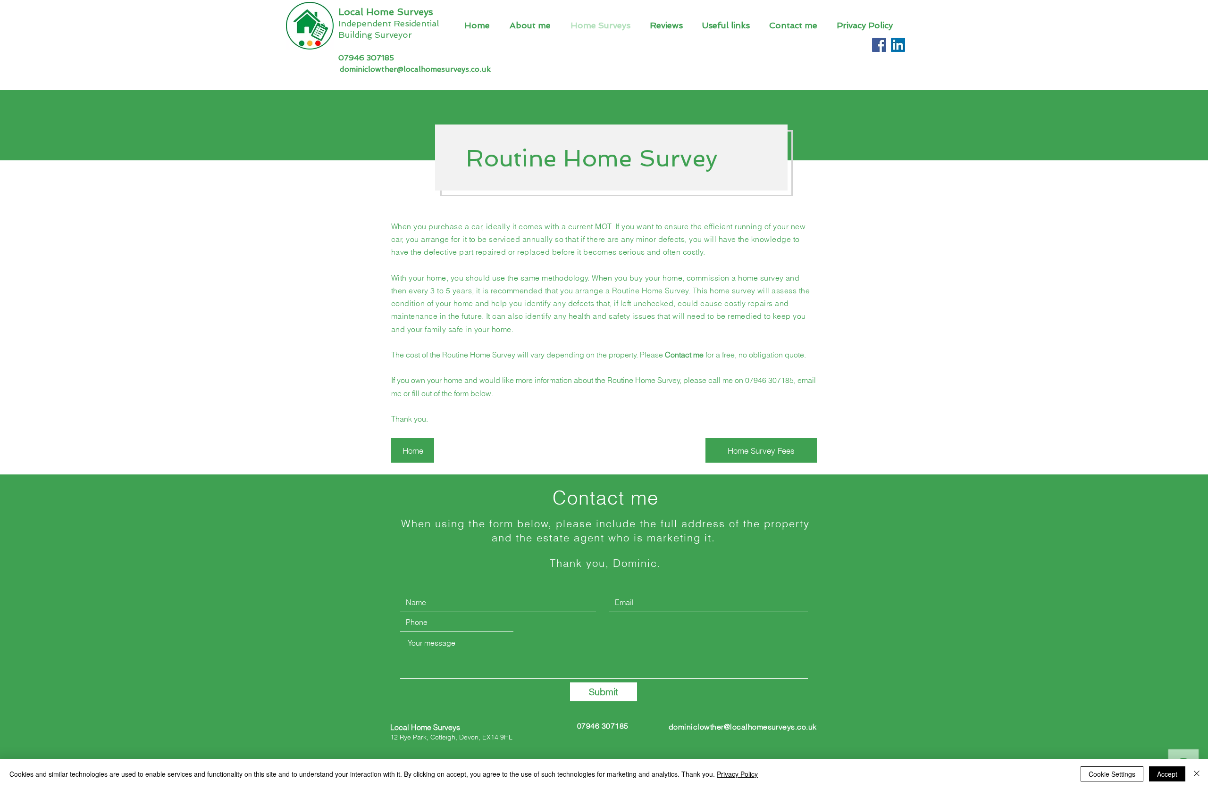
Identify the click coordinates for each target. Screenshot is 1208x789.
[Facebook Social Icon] (879, 45)
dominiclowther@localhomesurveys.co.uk (415, 69)
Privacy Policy (737, 774)
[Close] (1196, 773)
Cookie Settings (1112, 774)
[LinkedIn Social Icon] (898, 45)
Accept (1167, 774)
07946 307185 (366, 57)
